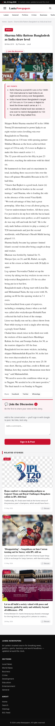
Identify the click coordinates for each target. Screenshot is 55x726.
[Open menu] (4, 8)
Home (4, 22)
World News (7, 668)
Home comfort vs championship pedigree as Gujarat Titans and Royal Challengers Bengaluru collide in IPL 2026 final (27, 493)
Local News (7, 664)
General (15, 15)
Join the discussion (15, 51)
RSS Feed (6, 712)
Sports (10, 22)
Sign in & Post (27, 441)
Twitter (25, 394)
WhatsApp (36, 394)
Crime (34, 15)
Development (8, 679)
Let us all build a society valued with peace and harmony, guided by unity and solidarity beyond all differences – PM (26, 607)
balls (44, 263)
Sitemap (5, 709)
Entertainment (8, 686)
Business (43, 15)
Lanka (19, 8)
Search (5, 705)
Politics (25, 15)
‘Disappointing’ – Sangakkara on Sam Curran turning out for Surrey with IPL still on (25, 550)
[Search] (50, 8)
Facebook (15, 394)
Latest (6, 15)
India (38, 127)
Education (6, 682)
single (33, 324)
